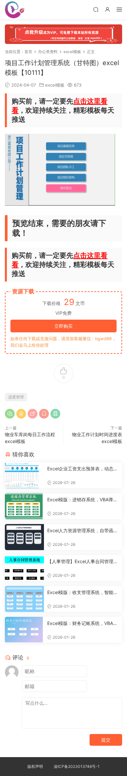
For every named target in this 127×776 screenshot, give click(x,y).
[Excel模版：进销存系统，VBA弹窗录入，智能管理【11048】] (24, 506)
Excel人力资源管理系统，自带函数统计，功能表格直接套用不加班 (82, 531)
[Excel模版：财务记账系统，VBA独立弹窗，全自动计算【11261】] (24, 630)
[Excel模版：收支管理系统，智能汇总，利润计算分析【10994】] (24, 599)
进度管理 (16, 397)
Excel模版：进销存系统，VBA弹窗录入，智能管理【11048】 (82, 500)
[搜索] (96, 9)
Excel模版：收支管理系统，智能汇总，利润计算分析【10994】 (82, 592)
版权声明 (35, 766)
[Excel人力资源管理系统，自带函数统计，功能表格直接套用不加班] (24, 537)
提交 (105, 739)
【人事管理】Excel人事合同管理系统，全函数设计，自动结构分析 (82, 562)
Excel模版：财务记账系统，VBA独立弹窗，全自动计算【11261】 (82, 623)
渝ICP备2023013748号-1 (77, 766)
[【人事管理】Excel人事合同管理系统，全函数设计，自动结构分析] (24, 568)
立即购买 (63, 326)
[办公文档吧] (14, 10)
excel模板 (54, 85)
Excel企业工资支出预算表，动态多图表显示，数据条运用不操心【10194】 (83, 469)
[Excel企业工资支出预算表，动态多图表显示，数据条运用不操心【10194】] (24, 475)
